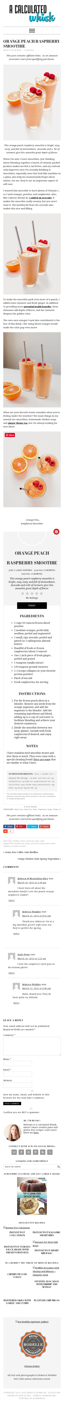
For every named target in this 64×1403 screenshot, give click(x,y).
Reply (12, 900)
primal (52, 843)
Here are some (42, 759)
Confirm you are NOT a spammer (21, 1112)
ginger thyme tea (17, 423)
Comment (9, 1035)
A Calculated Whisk (32, 12)
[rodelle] (33, 1358)
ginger (27, 843)
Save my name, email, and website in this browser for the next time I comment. (26, 1096)
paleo (37, 841)
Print (32, 605)
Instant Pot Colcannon (17, 1234)
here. (36, 1132)
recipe (42, 841)
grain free (34, 843)
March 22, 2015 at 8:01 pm (36, 916)
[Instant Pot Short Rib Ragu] (47, 1245)
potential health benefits (37, 306)
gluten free (30, 841)
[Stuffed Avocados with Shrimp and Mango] (47, 1271)
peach (47, 843)
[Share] (5, 831)
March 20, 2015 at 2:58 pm (32, 882)
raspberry (6, 846)
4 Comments (29, 50)
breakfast (16, 841)
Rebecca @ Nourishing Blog (33, 878)
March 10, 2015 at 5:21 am (32, 958)
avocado (17, 843)
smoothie (14, 846)
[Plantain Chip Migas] (47, 1294)
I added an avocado (40, 198)
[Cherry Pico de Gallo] (17, 1268)
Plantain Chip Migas (47, 1300)
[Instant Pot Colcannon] (16, 1227)
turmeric (22, 846)
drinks (23, 841)
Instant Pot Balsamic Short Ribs (47, 1234)
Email (7, 1070)
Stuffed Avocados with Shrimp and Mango (47, 1284)
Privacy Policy (32, 1366)
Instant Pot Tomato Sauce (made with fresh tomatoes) (17, 1249)
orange (41, 843)
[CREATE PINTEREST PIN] (56, 532)
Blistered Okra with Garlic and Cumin (17, 1302)
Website (7, 1080)
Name (7, 1059)
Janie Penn (24, 954)
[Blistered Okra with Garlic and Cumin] (17, 1294)
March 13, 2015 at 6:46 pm (36, 988)
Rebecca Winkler (31, 912)
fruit (22, 843)
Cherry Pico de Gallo (17, 1276)
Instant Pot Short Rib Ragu (47, 1252)
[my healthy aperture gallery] (32, 1321)
